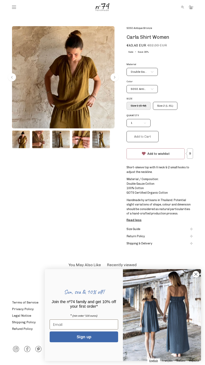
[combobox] (153, 360)
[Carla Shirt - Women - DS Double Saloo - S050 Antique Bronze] (21, 139)
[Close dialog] (195, 274)
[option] (167, 360)
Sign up (84, 337)
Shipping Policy (24, 322)
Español (194, 360)
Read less (134, 220)
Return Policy (136, 236)
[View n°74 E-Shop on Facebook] (27, 349)
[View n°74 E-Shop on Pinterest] (38, 349)
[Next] (115, 77)
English (153, 360)
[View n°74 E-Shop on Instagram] (16, 349)
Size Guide (133, 229)
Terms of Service (25, 302)
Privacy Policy (23, 309)
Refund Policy (22, 329)
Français (167, 360)
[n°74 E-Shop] (102, 7)
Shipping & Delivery (139, 243)
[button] (182, 7)
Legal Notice (21, 315)
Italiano (181, 360)
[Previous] (12, 77)
